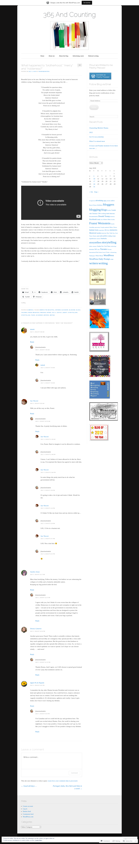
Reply (32, 342)
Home (42, 56)
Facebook (93, 219)
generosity (97, 227)
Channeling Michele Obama (98, 128)
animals (108, 200)
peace (98, 236)
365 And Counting (69, 14)
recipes (114, 236)
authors (113, 200)
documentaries (93, 216)
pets (101, 236)
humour (92, 230)
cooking (103, 213)
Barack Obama (93, 205)
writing (52, 315)
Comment (74, 773)
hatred (49, 312)
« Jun (91, 192)
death (107, 213)
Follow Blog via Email (100, 84)
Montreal (92, 233)
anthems (58, 310)
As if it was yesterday (96, 137)
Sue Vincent (34, 401)
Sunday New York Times (103, 246)
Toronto (103, 249)
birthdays (100, 205)
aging (104, 200)
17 (94, 181)
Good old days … (29, 786)
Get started (86, 2)
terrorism (91, 249)
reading (110, 236)
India (96, 230)
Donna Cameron (35, 628)
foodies (113, 219)
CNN (99, 213)
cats (90, 213)
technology (113, 246)
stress (90, 246)
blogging (72, 310)
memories (113, 230)
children (24, 312)
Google (102, 227)
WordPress (109, 255)
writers (46, 315)
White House (99, 255)
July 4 (54, 312)
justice (59, 312)
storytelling (25, 315)
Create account (28, 806)
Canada (113, 210)
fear (102, 219)
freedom (43, 312)
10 (94, 179)
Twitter (108, 252)
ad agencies (92, 200)
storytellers (73, 312)
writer (111, 259)
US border (39, 315)
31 (94, 187)
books (109, 210)
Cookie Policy (38, 840)
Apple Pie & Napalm (37, 683)
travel (104, 252)
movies (104, 233)
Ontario (95, 236)
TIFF (95, 249)
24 (94, 184)
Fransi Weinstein (33, 312)
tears (33, 315)
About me (52, 56)
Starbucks (104, 238)
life (106, 230)
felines (105, 219)
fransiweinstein (43, 71)
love (108, 230)
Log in (25, 809)
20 (79, 65)
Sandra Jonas (35, 572)
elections (112, 216)
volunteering (113, 252)
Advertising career (78, 56)
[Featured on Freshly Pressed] (100, 79)
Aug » (96, 192)
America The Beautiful (47, 310)
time (99, 249)
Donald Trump (104, 216)
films (109, 219)
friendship (91, 227)
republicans (92, 238)
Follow (94, 107)
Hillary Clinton (113, 227)
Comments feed (28, 814)
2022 (91, 132)
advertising (99, 200)
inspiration (101, 230)
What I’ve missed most (97, 141)
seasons (98, 238)
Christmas (94, 213)
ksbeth (32, 329)
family (98, 219)
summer (95, 246)
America (30, 310)
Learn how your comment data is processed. (63, 781)
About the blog (63, 56)
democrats (112, 213)
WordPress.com (28, 817)
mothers (99, 233)
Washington (92, 255)
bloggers (65, 310)
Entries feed (27, 811)
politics (105, 236)
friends (112, 223)
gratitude (107, 227)
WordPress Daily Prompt (99, 259)
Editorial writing (93, 56)
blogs (78, 310)
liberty (64, 312)
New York (109, 233)
